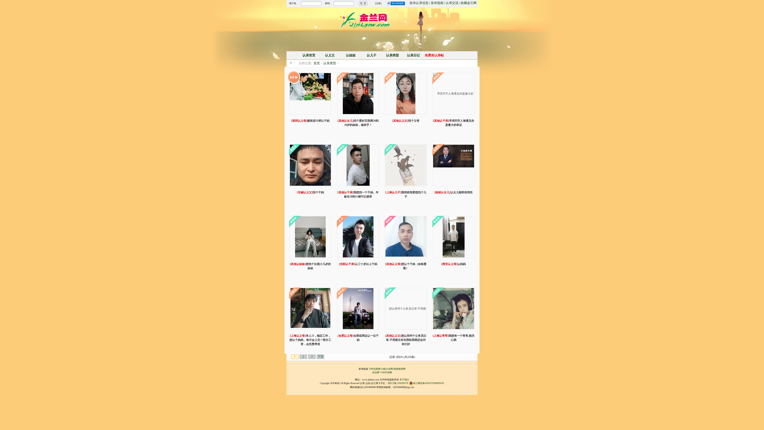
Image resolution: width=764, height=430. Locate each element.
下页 (320, 356)
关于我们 (404, 379)
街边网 (375, 372)
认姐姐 (351, 55)
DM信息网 (374, 368)
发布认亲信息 (419, 3)
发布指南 (437, 3)
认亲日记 (413, 55)
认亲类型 (392, 55)
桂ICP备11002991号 (398, 383)
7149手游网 (386, 372)
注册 (378, 3)
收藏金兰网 (469, 3)
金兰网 (374, 383)
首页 (317, 63)
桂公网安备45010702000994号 (428, 383)
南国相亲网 (399, 368)
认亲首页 (309, 55)
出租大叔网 (387, 368)
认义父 (330, 55)
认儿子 (371, 55)
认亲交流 (452, 3)
